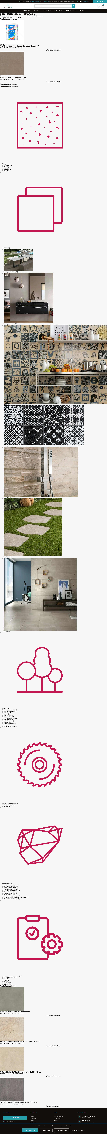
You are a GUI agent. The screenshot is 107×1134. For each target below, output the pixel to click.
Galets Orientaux (8, 721)
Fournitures (46, 10)
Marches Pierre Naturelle (10, 887)
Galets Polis (7, 722)
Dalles (5, 166)
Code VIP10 (46, 1)
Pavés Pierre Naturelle (9, 893)
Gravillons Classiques (9, 726)
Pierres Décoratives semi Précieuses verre (15, 897)
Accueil (32, 1116)
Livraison (36, 10)
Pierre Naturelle (70, 10)
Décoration (4, 708)
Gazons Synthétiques (9, 723)
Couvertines (7, 165)
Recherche (73, 6)
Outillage (6, 806)
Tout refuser (46, 1130)
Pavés (5, 170)
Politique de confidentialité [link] (78, 1130)
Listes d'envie (57, 1118)
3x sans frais (85, 1)
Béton (3, 164)
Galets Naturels (8, 719)
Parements (6, 497)
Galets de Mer (7, 715)
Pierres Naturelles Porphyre (11, 899)
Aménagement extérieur (10, 710)
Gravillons (6, 725)
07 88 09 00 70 (100, 1)
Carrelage (4, 248)
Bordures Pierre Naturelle (10, 885)
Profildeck (6, 983)
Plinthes (6, 631)
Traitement (6, 984)
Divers (5, 168)
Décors (5, 404)
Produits (32, 1120)
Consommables (8, 805)
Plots (5, 981)
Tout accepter (30, 1130)
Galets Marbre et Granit (10, 718)
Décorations (58, 10)
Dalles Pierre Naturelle (9, 886)
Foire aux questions (58, 1116)
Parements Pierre (8, 892)
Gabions (6, 714)
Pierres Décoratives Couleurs (11, 896)
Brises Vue (6, 712)
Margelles (6, 169)
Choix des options (19, 48)
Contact (81, 10)
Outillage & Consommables (9, 803)
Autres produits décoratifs (10, 711)
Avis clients (56, 1120)
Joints (5, 980)
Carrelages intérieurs (9, 324)
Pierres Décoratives (9, 894)
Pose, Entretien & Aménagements (10, 976)
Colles (5, 978)
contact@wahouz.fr (9, 1121)
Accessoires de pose (9, 977)
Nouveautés (33, 1118)
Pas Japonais (7, 557)
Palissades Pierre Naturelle (11, 890)
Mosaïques (7, 446)
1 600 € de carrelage (34, 1)
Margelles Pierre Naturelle (10, 889)
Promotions (33, 1123)
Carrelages (26, 10)
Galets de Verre (8, 716)
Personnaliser (62, 1130)
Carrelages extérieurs (9, 272)
